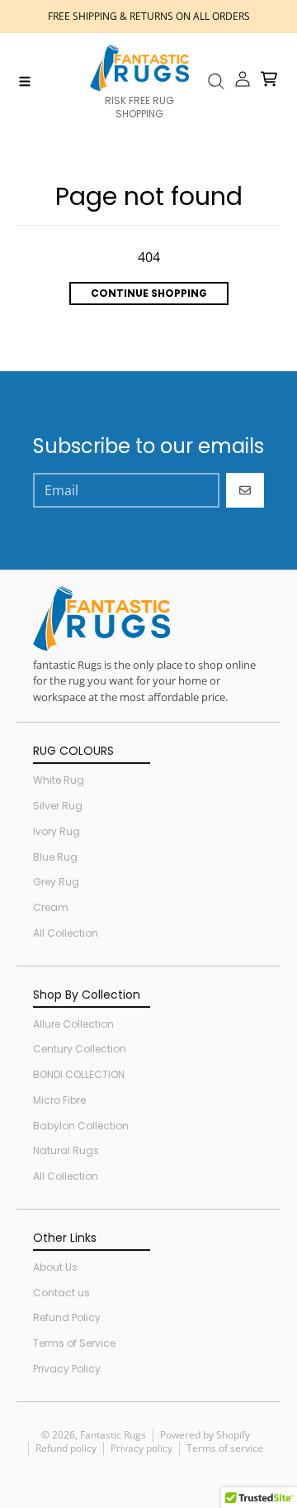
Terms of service (224, 1448)
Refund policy (66, 1448)
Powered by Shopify (205, 1435)
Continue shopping (149, 293)
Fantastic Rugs (113, 1435)
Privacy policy (141, 1448)
